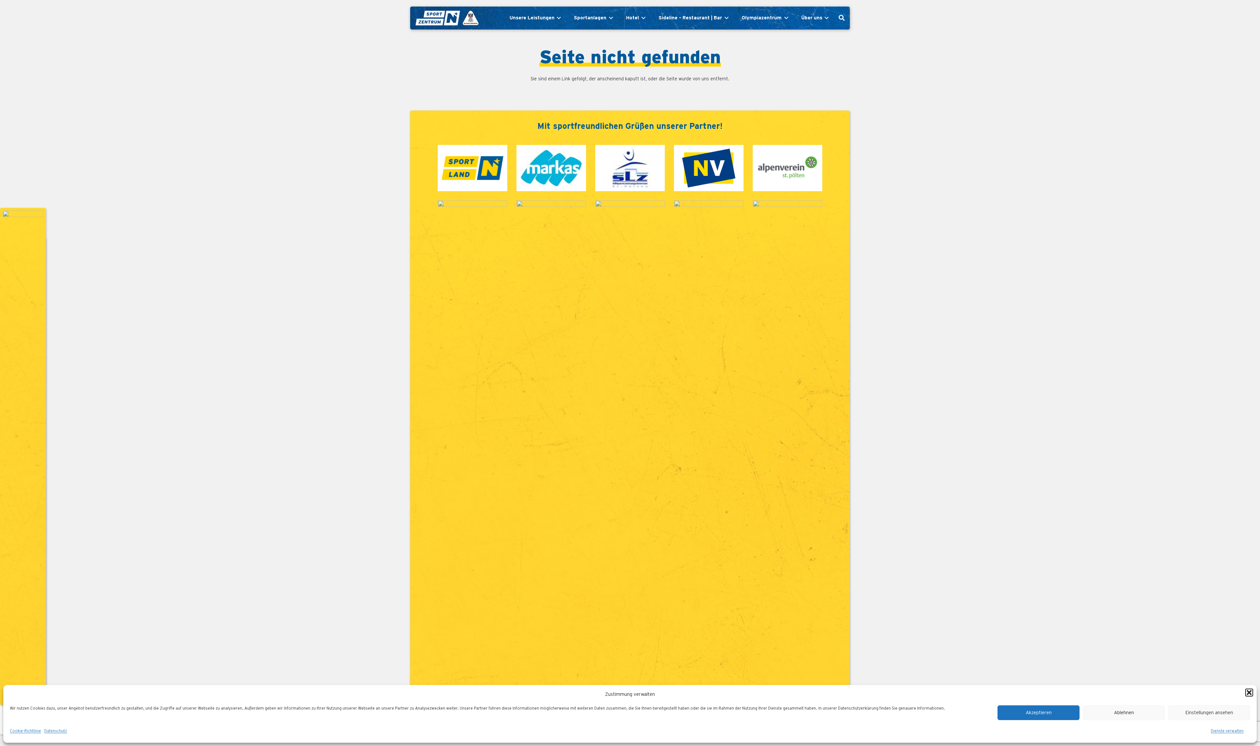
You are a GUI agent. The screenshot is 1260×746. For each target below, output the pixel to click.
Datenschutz (55, 731)
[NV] (709, 168)
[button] (1249, 692)
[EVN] (551, 446)
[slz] (630, 168)
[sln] (472, 168)
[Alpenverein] (787, 168)
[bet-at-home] (709, 446)
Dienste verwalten (1227, 731)
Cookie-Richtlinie (25, 731)
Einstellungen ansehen (1209, 712)
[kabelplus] (472, 446)
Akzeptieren (1039, 712)
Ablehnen (1124, 712)
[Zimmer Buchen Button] (23, 456)
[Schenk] (787, 446)
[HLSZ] (630, 446)
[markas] (551, 168)
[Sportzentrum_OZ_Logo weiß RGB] (447, 18)
